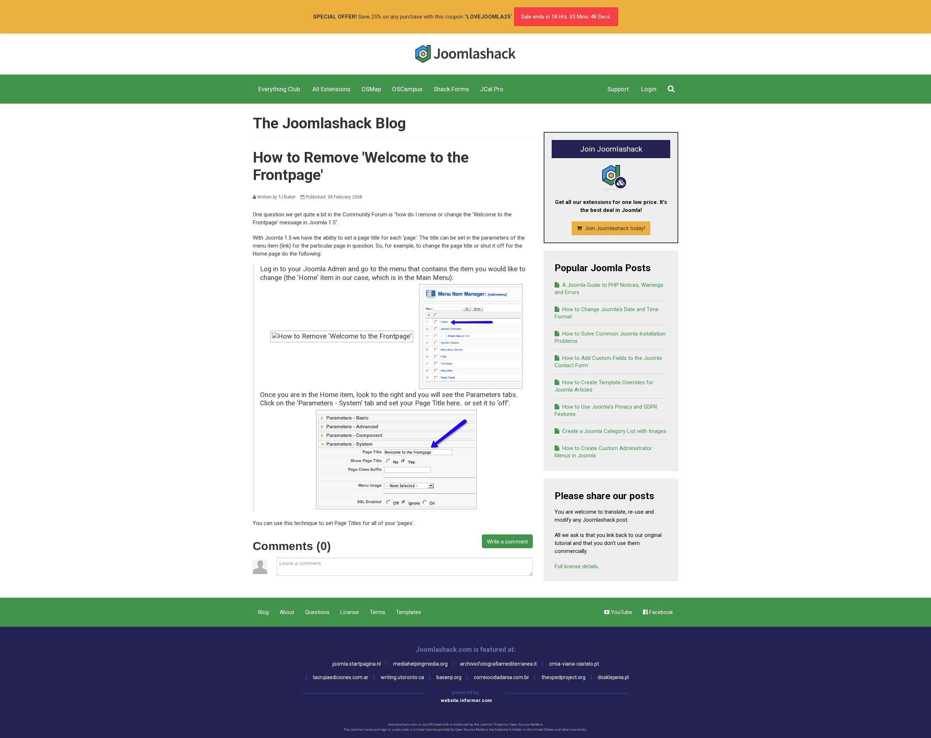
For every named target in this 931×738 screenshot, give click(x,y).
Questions (317, 612)
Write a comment (507, 541)
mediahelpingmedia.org (420, 664)
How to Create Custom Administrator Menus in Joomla (603, 452)
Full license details (576, 566)
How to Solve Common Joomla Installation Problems (610, 337)
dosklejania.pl (613, 677)
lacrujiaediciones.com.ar (340, 677)
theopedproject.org (564, 677)
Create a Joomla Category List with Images (613, 431)
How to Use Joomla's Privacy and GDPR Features (606, 410)
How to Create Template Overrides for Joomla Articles (604, 386)
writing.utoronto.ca (402, 677)
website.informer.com (466, 700)
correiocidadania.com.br (501, 677)
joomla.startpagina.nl (356, 664)
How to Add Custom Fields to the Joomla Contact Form (608, 362)
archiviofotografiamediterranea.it (498, 664)
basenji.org (448, 677)
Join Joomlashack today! (614, 228)
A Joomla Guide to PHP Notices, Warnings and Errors (609, 289)
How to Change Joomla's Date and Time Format (607, 313)
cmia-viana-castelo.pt (574, 664)
